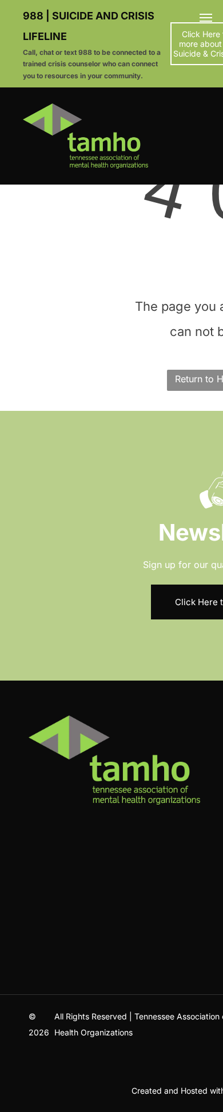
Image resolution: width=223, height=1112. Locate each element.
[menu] (205, 17)
